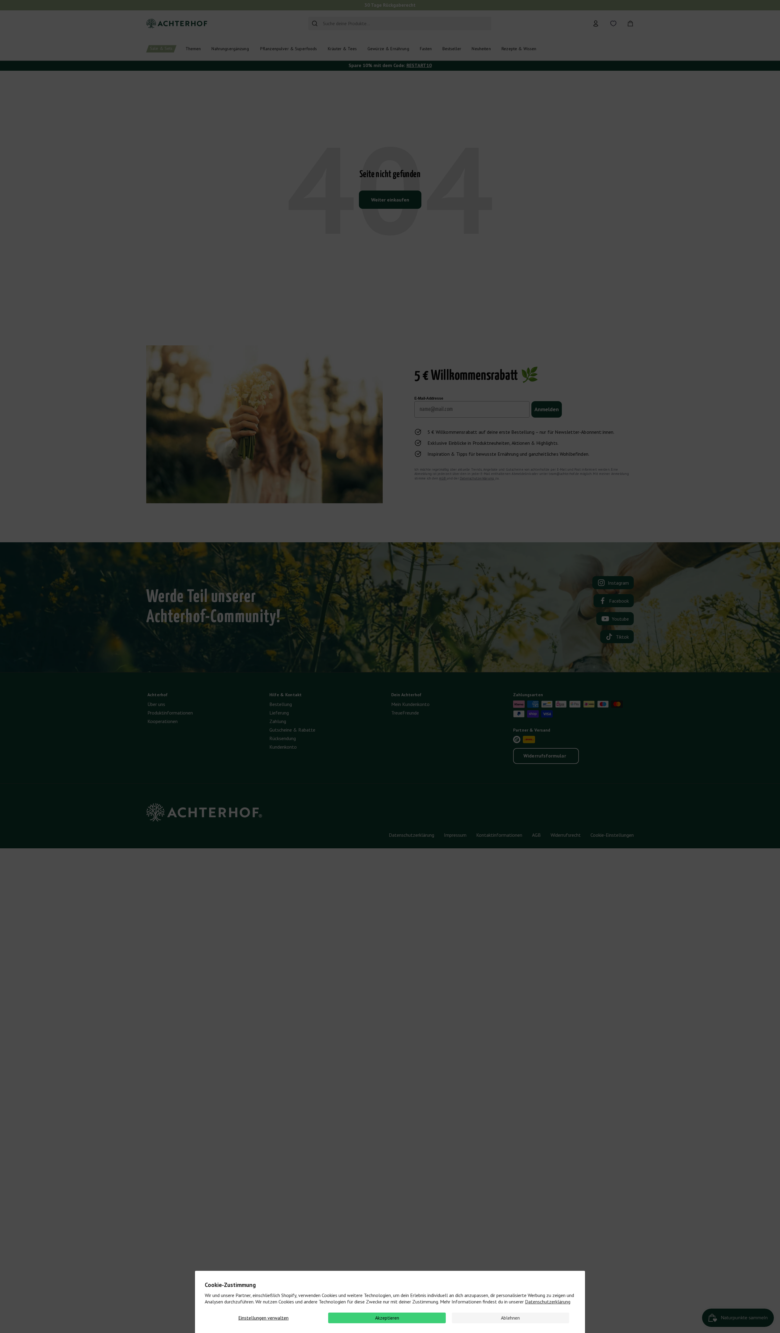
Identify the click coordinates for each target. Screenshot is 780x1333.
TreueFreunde (405, 713)
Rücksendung (282, 738)
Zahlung (277, 721)
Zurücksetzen (474, 23)
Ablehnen (510, 1318)
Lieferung (279, 713)
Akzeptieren (387, 1318)
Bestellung (280, 704)
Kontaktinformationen (499, 835)
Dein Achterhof (406, 694)
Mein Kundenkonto (410, 704)
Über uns (156, 704)
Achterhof (157, 694)
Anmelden (546, 409)
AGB (443, 478)
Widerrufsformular (544, 756)
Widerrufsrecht (566, 835)
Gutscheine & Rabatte (292, 730)
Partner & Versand (531, 730)
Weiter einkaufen (390, 200)
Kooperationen (162, 721)
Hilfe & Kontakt (285, 694)
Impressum (455, 835)
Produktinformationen (170, 713)
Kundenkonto (283, 747)
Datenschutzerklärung (547, 1302)
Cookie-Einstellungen (612, 835)
